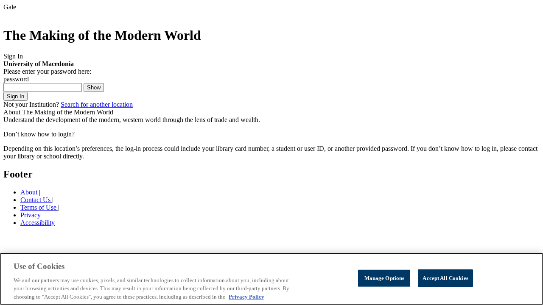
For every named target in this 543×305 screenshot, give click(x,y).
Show (94, 87)
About (29, 192)
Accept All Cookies (445, 278)
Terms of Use (39, 207)
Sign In (15, 96)
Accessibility (37, 222)
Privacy (31, 215)
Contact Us (36, 199)
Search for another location (97, 104)
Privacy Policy (246, 296)
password (16, 79)
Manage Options (384, 278)
